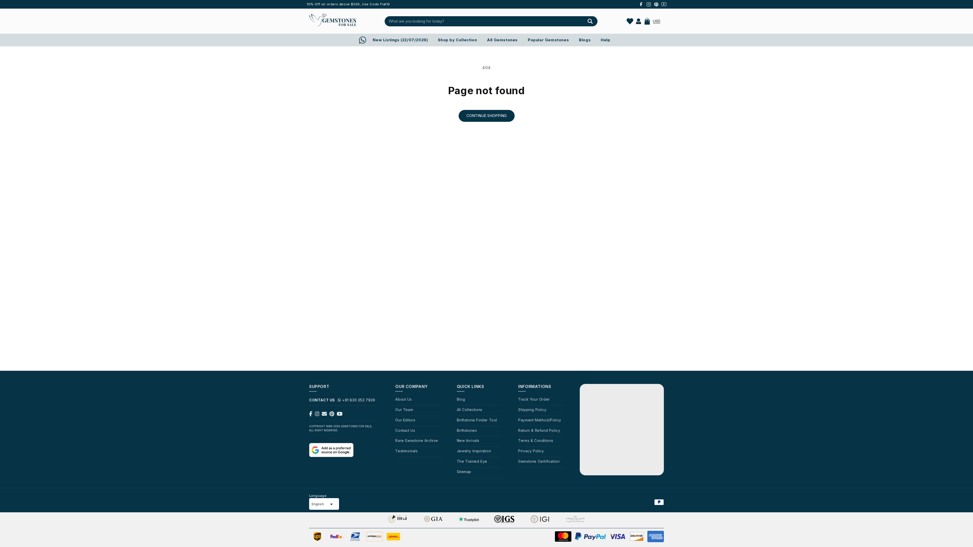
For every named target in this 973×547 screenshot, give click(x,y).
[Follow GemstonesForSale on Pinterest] (331, 414)
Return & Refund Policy (539, 430)
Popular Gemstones (548, 39)
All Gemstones (502, 39)
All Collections (469, 409)
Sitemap (464, 472)
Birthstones (467, 430)
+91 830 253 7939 (358, 400)
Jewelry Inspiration (474, 451)
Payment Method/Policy (539, 420)
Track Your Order (534, 399)
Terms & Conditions (535, 440)
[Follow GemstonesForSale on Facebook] (310, 414)
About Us (403, 399)
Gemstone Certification (538, 461)
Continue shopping (486, 115)
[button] (647, 21)
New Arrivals (468, 440)
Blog (461, 399)
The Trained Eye (472, 461)
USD (656, 21)
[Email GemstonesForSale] (324, 414)
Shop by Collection (457, 39)
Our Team (404, 409)
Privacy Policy (531, 451)
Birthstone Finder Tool (477, 420)
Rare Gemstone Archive (416, 440)
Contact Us (405, 430)
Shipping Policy (532, 409)
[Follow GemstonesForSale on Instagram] (317, 414)
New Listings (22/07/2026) (400, 39)
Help (605, 39)
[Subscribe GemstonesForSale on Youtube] (340, 414)
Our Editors (405, 420)
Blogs (585, 39)
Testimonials (406, 451)
